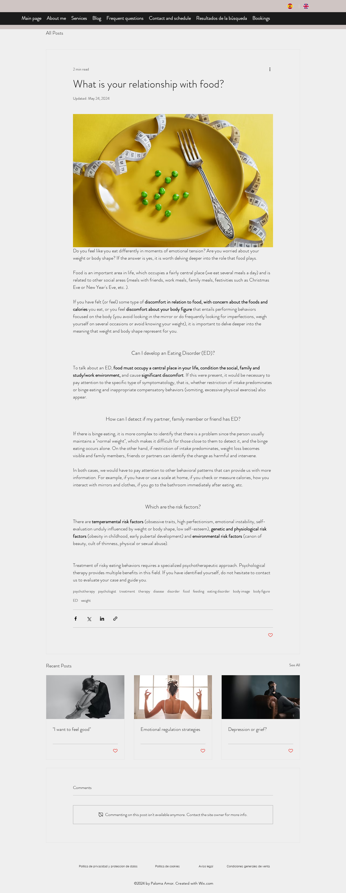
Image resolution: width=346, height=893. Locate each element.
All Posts (54, 32)
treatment (127, 591)
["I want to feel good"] (85, 697)
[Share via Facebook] (75, 618)
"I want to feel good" (72, 729)
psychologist (107, 591)
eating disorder (218, 591)
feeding (198, 591)
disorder (173, 591)
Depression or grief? (247, 729)
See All (294, 665)
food (186, 591)
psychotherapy (84, 591)
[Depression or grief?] (261, 697)
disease (158, 591)
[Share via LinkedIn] (102, 618)
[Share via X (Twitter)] (88, 618)
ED (75, 600)
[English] (307, 6)
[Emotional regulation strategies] (173, 697)
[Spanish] (291, 6)
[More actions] (270, 69)
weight (86, 600)
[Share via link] (115, 618)
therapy (144, 591)
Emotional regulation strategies (170, 729)
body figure (261, 591)
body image (241, 591)
